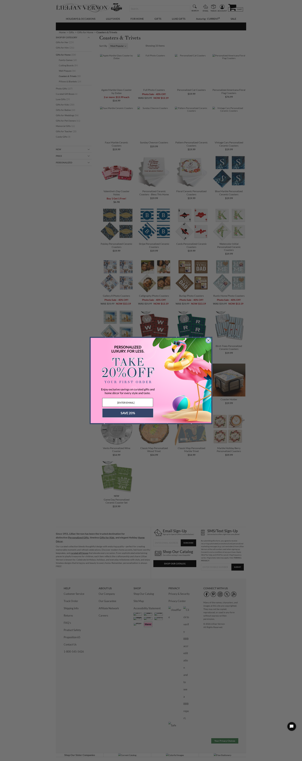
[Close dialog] (208, 340)
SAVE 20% (128, 413)
